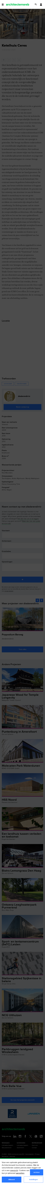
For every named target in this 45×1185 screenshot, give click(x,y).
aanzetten (20, 1173)
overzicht (14, 1170)
